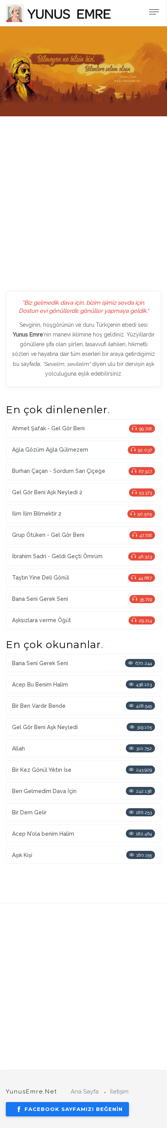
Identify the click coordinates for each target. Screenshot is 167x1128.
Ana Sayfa (85, 1091)
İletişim (119, 1091)
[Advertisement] (83, 199)
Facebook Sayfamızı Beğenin (73, 1109)
